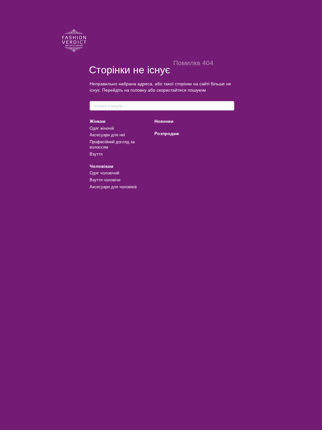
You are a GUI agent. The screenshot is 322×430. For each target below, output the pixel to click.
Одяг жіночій (102, 128)
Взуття (96, 154)
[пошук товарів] (229, 105)
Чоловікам (101, 166)
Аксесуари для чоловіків (113, 186)
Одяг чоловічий (104, 173)
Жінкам (97, 121)
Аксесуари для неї (107, 135)
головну (138, 90)
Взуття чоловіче (105, 180)
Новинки (164, 121)
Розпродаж (166, 133)
